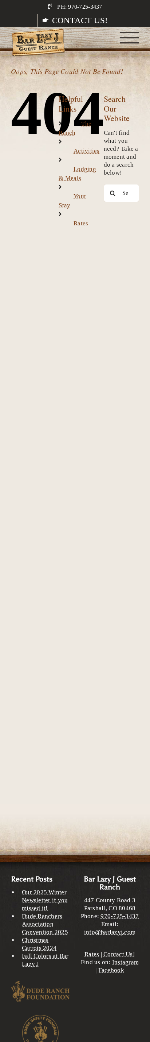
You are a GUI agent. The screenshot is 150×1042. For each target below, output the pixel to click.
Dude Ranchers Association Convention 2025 (45, 924)
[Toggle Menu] (130, 37)
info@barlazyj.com (109, 932)
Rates (81, 223)
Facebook (111, 970)
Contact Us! (119, 954)
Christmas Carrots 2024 (39, 944)
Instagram (125, 962)
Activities (87, 150)
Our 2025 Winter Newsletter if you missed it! (45, 900)
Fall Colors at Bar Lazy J (45, 960)
